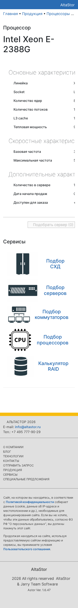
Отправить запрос (18, 465)
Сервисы (10, 474)
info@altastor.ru (28, 427)
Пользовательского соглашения (26, 549)
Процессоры (58, 13)
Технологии (13, 456)
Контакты (11, 461)
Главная (10, 13)
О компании (13, 447)
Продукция (32, 13)
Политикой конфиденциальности (30, 502)
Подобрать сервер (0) (52, 224)
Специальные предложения (26, 479)
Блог (7, 451)
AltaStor (67, 5)
